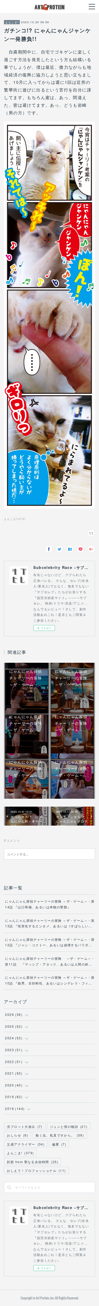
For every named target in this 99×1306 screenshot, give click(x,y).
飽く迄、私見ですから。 (60, 1135)
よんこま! (11, 22)
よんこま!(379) (14, 519)
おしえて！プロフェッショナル (36, 1170)
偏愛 (59, 1144)
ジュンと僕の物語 (69, 1126)
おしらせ (17, 1135)
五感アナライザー (26, 1144)
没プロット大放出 (24, 1126)
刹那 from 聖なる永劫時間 (32, 1161)
